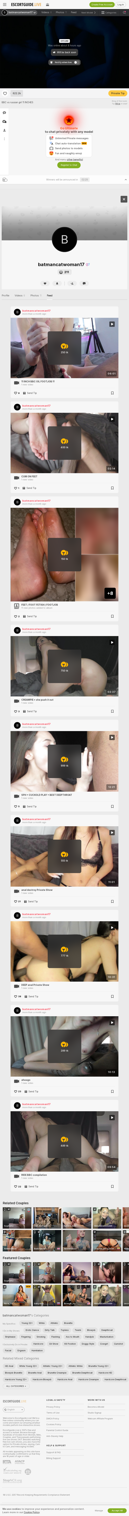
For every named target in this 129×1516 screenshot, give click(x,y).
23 (19, 1091)
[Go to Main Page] (26, 4)
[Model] (124, 199)
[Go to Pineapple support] (28, 1471)
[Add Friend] (72, 283)
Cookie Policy (31, 1512)
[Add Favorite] (5, 93)
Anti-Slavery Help (54, 1436)
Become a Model (96, 1407)
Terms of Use (52, 1413)
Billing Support (53, 1458)
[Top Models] (47, 4)
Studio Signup (94, 1413)
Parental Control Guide (57, 1430)
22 (19, 1186)
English (11, 1409)
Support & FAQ (53, 1452)
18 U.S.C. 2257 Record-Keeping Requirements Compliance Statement (36, 1495)
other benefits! (75, 159)
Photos (61, 12)
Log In (121, 4)
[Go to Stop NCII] (13, 1481)
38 (19, 996)
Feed (73, 12)
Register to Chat (69, 165)
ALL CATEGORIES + (16, 1386)
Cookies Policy (53, 1424)
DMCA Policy (52, 1418)
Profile (5, 295)
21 (19, 901)
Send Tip (32, 393)
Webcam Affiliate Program (100, 1418)
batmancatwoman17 (36, 310)
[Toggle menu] (4, 4)
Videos (46, 12)
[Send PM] (84, 283)
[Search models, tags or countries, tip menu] (124, 12)
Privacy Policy (53, 1407)
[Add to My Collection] (112, 393)
